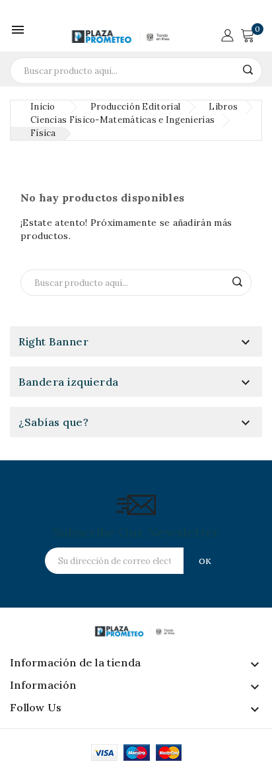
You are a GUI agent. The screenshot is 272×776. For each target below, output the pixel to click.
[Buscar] (247, 69)
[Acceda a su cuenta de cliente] (227, 34)
